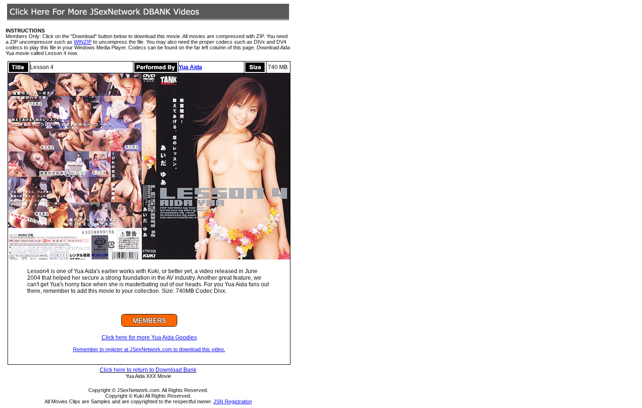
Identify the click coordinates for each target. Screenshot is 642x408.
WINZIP (83, 42)
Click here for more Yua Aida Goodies (149, 337)
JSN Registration (232, 401)
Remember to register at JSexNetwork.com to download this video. (149, 349)
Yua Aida (190, 67)
